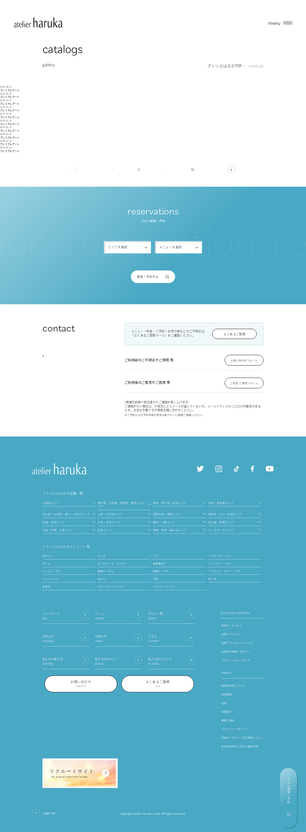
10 (193, 169)
